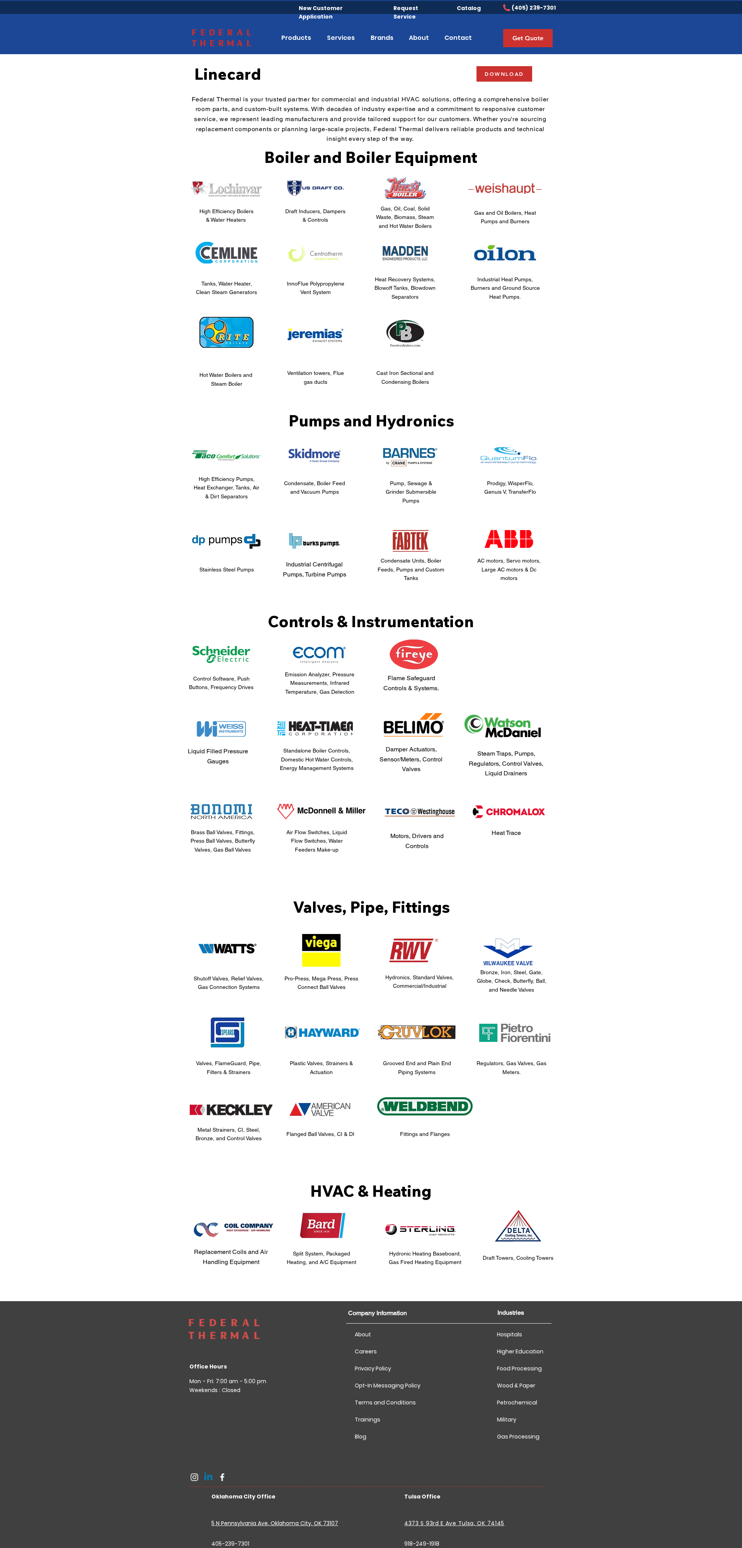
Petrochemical (517, 1402)
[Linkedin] (208, 1477)
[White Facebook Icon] (222, 1477)
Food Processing (519, 1368)
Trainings (367, 1419)
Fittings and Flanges (425, 1134)
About (363, 1334)
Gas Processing (518, 1436)
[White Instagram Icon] (194, 1477)
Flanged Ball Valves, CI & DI (320, 1134)
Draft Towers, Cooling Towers (518, 1258)
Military (506, 1419)
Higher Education (520, 1351)
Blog (360, 1436)
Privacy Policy (373, 1368)
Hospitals (509, 1334)
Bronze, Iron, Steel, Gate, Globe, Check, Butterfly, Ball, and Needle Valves (511, 981)
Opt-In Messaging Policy (382, 1385)
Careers (366, 1351)
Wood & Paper (516, 1385)
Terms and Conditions (382, 1402)
